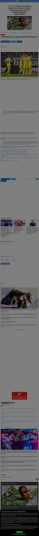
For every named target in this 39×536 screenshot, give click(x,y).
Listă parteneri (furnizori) (4, 529)
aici (15, 520)
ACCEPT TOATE (19, 532)
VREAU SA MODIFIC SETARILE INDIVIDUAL (19, 534)
